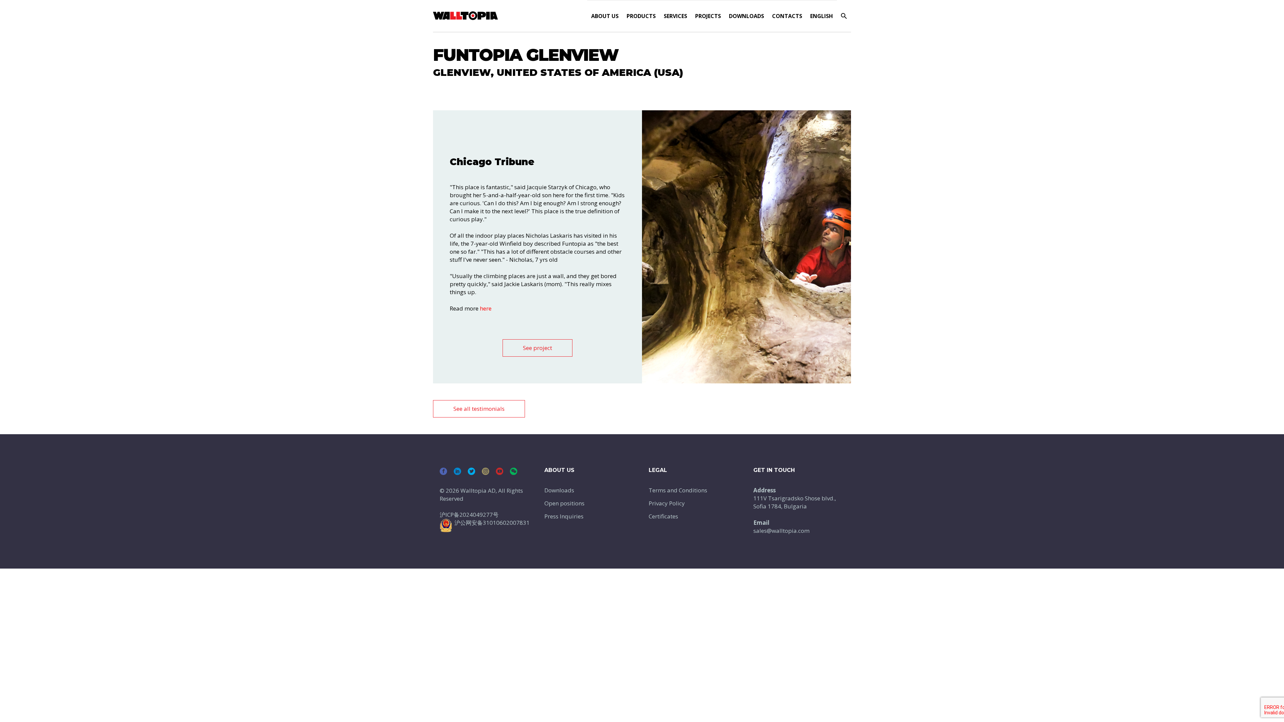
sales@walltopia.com (781, 530)
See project (537, 348)
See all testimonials (479, 408)
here (486, 308)
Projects (708, 16)
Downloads (746, 16)
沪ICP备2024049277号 (469, 514)
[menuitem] (821, 16)
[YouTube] (499, 471)
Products (641, 16)
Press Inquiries (563, 516)
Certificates (663, 516)
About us (605, 16)
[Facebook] (443, 471)
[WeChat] (513, 471)
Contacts (787, 16)
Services (675, 16)
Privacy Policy (667, 503)
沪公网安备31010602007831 (492, 522)
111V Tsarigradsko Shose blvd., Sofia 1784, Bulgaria (794, 502)
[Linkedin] (457, 471)
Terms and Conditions (678, 490)
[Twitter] (471, 471)
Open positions (564, 503)
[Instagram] (485, 471)
